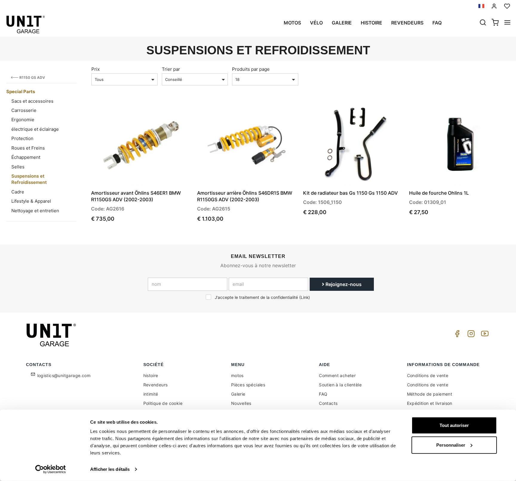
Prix (95, 69)
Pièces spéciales (248, 384)
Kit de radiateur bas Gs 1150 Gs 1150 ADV (350, 193)
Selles (17, 167)
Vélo (316, 23)
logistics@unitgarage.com (64, 375)
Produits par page (251, 69)
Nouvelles (241, 403)
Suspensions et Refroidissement (29, 179)
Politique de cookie (163, 403)
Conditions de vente (428, 375)
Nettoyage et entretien (35, 210)
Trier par (171, 69)
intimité (150, 394)
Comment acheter (337, 375)
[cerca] (482, 23)
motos (292, 23)
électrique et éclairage (35, 129)
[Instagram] (470, 335)
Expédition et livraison (429, 403)
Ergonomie (22, 119)
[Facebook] (456, 335)
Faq (437, 23)
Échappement (25, 157)
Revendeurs (407, 23)
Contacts (328, 403)
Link (304, 297)
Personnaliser (450, 444)
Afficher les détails (110, 469)
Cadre (17, 192)
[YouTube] (484, 335)
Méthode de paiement (429, 394)
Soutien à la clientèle (340, 384)
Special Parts (20, 91)
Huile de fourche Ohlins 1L (439, 193)
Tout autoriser (454, 425)
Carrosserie (23, 110)
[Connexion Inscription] (494, 6)
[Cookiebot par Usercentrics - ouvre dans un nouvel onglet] (50, 469)
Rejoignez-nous (343, 284)
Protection (22, 138)
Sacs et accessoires (32, 101)
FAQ (323, 394)
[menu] (507, 23)
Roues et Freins (28, 148)
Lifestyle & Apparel (31, 201)
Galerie (342, 23)
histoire (371, 23)
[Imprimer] (170, 112)
